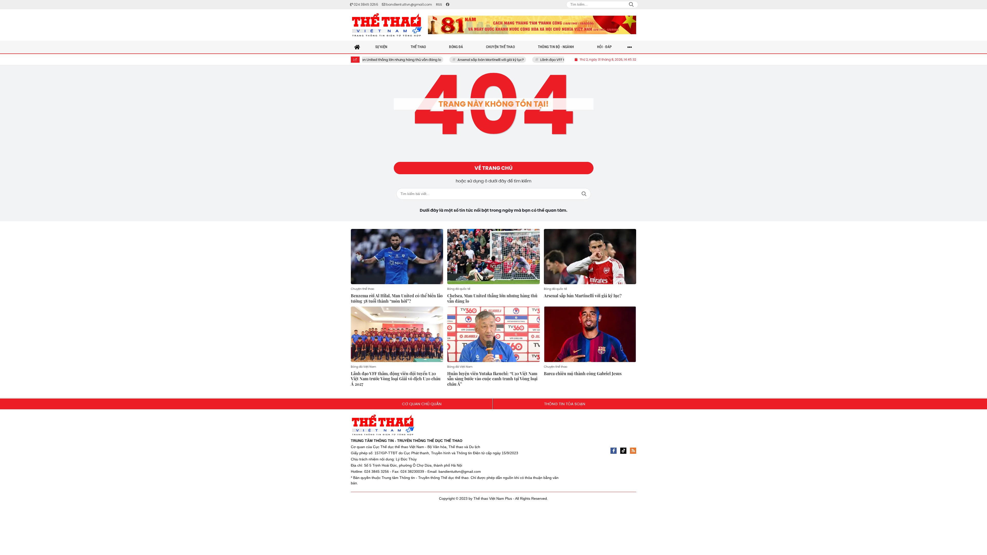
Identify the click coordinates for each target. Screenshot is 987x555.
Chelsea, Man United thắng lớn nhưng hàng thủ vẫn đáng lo (369, 60)
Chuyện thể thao (362, 289)
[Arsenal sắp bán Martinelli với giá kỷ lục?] (590, 256)
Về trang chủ (493, 168)
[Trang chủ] (357, 47)
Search (631, 4)
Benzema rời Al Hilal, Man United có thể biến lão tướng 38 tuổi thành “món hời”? (397, 298)
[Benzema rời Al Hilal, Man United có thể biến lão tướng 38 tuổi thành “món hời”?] (397, 256)
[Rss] (633, 451)
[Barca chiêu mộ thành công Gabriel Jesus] (590, 334)
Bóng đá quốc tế (458, 289)
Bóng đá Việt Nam (363, 366)
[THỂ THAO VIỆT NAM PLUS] (387, 25)
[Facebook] (613, 451)
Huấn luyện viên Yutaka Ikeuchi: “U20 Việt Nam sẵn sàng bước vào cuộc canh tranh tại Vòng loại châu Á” (492, 379)
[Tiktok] (623, 451)
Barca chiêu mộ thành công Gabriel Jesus (583, 373)
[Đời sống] (532, 25)
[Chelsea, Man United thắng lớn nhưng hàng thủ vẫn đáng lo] (493, 256)
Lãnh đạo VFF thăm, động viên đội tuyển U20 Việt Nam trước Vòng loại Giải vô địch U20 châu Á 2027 (396, 379)
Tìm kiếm (584, 194)
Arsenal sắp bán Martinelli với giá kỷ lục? (467, 60)
